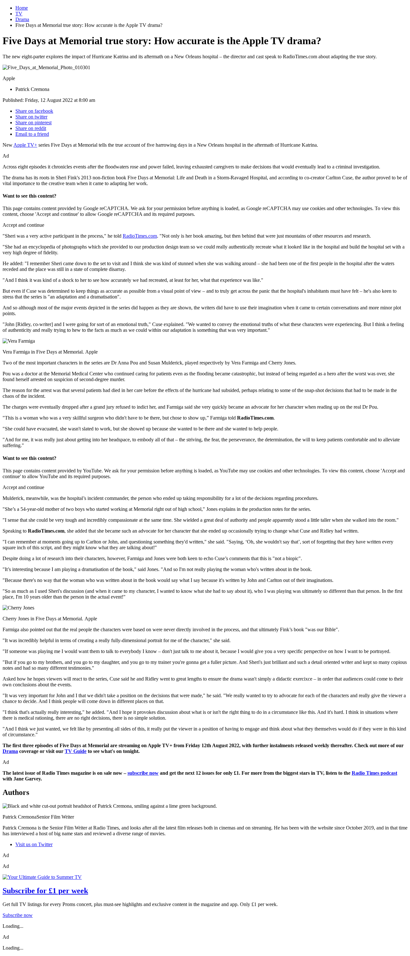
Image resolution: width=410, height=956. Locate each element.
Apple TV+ (25, 145)
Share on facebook (34, 111)
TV (18, 13)
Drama (22, 19)
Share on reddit (30, 128)
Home (21, 8)
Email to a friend (32, 134)
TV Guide (75, 751)
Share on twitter (31, 116)
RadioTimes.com (140, 236)
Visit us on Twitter (34, 844)
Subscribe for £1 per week (45, 891)
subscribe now (143, 773)
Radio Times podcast (374, 773)
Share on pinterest (33, 122)
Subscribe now (18, 915)
